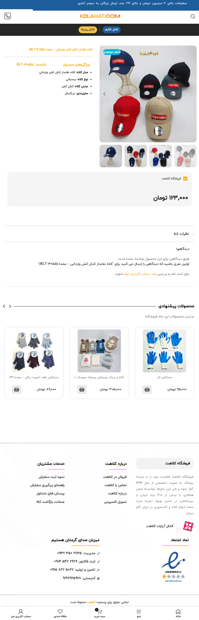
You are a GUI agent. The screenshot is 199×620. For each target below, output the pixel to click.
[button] (4, 306)
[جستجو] (193, 16)
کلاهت (171, 463)
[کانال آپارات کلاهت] (188, 526)
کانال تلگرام (111, 29)
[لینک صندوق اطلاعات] (7, 16)
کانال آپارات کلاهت (159, 526)
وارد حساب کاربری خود (140, 274)
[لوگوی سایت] (99, 16)
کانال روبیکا (88, 29)
